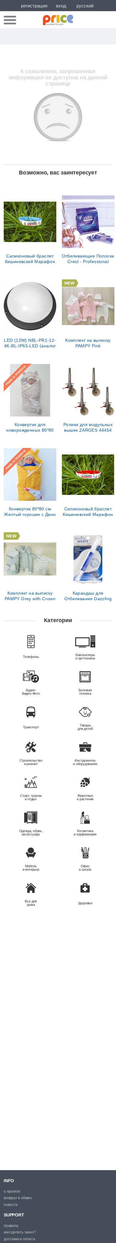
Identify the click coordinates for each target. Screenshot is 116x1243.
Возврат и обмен (18, 1198)
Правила (11, 1226)
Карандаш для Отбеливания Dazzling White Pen (88, 596)
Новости (11, 1205)
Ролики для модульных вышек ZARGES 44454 (88, 427)
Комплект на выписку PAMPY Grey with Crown (30, 596)
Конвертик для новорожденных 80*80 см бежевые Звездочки (30, 427)
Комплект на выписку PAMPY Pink (88, 343)
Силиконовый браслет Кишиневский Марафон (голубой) (30, 258)
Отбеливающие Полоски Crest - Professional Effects (88, 258)
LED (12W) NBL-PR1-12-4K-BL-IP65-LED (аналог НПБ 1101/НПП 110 (30, 343)
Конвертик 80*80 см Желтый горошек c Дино (30, 511)
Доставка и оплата (19, 1239)
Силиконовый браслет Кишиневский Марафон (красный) (88, 511)
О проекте (12, 1191)
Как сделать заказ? (20, 1232)
